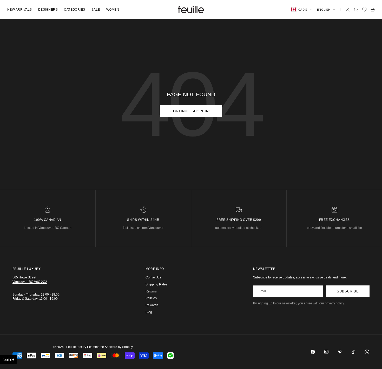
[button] (8, 359)
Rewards (152, 305)
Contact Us (153, 277)
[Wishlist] (364, 10)
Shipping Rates (156, 284)
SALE (95, 9)
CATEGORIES (74, 9)
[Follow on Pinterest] (340, 351)
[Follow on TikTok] (353, 351)
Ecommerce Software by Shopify (110, 347)
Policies (151, 298)
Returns (151, 291)
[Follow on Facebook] (312, 351)
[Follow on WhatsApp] (367, 351)
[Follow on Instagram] (326, 351)
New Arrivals (19, 9)
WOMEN (112, 9)
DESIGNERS (48, 9)
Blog (149, 312)
